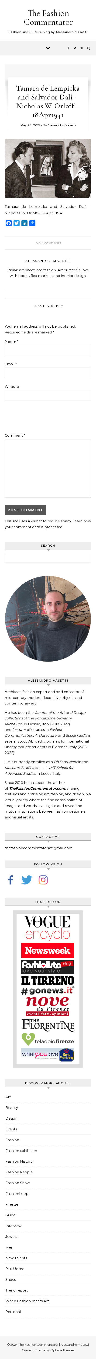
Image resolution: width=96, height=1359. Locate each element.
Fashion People (19, 1172)
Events (11, 1129)
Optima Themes (62, 1350)
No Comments (48, 243)
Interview (13, 1226)
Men (9, 1247)
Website (12, 386)
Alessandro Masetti (62, 125)
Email (11, 364)
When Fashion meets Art (27, 1301)
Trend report (16, 1290)
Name (11, 341)
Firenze (11, 1204)
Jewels (11, 1236)
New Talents (16, 1258)
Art (8, 1097)
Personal (13, 1311)
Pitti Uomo (14, 1269)
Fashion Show (17, 1183)
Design (11, 1118)
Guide (10, 1215)
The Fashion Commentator (48, 17)
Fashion (12, 1140)
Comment (15, 435)
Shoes (10, 1279)
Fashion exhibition (21, 1150)
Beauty (11, 1107)
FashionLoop (16, 1193)
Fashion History (18, 1161)
